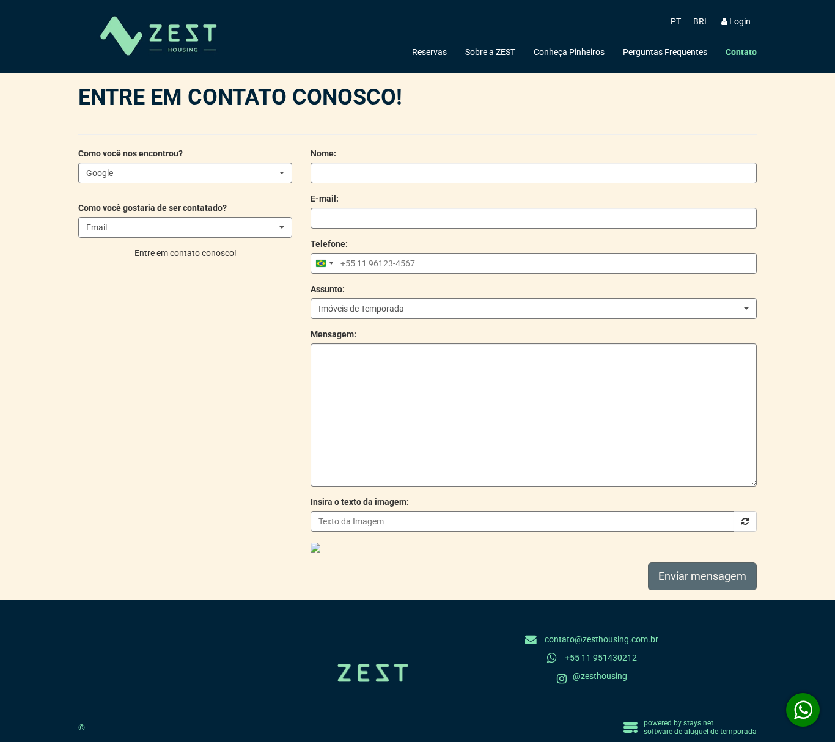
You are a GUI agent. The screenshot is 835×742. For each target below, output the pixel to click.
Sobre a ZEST (490, 52)
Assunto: (328, 289)
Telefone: (329, 244)
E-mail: (325, 199)
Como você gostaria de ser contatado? (152, 208)
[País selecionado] (324, 263)
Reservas (429, 52)
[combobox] (185, 173)
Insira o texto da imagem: (360, 502)
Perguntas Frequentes (665, 52)
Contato (741, 52)
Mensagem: (333, 334)
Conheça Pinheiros (569, 52)
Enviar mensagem (702, 576)
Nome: (323, 153)
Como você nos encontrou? (130, 153)
